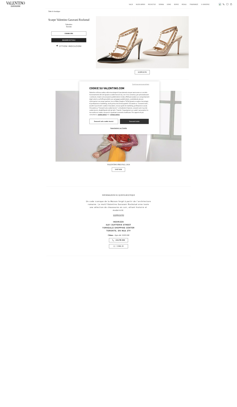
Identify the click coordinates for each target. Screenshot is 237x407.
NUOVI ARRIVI (140, 4)
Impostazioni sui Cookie (118, 128)
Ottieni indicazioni (70, 46)
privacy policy (115, 114)
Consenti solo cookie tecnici (104, 121)
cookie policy (102, 114)
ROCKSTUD (152, 4)
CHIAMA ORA (69, 34)
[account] (227, 4)
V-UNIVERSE (205, 4)
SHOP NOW (120, 170)
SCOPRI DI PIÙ (118, 215)
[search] (220, 4)
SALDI (131, 4)
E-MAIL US (120, 246)
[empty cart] (231, 4)
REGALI (184, 4)
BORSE (176, 4)
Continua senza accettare (140, 84)
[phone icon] (223, 4)
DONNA (161, 4)
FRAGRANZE (194, 4)
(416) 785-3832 (120, 240)
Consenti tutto (134, 121)
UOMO (169, 4)
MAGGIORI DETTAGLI (68, 40)
